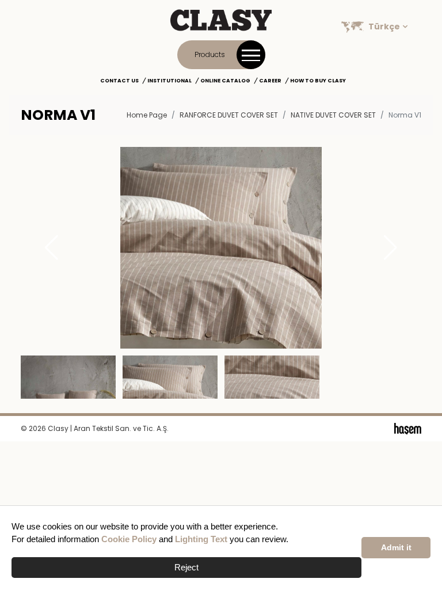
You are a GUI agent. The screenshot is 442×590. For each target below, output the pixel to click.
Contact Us (119, 80)
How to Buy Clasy (318, 80)
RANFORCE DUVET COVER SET (229, 115)
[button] (390, 247)
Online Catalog (225, 80)
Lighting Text (201, 539)
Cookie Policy (129, 539)
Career (270, 80)
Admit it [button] (396, 547)
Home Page (147, 115)
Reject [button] (186, 567)
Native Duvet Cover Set (333, 115)
